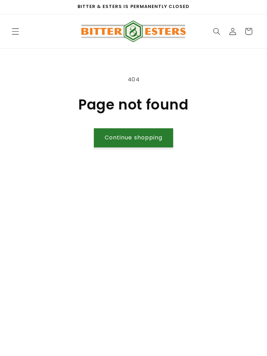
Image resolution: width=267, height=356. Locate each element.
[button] (15, 31)
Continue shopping (133, 137)
